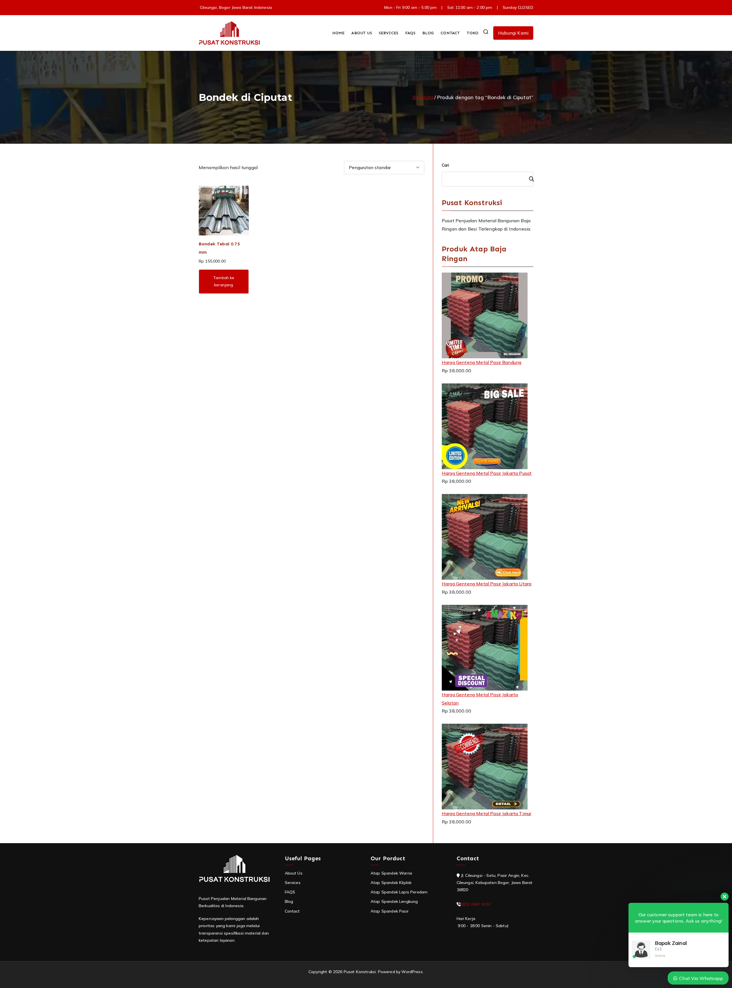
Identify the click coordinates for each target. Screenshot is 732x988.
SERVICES (388, 33)
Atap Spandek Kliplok (391, 882)
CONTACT (450, 33)
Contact (292, 911)
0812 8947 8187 (476, 904)
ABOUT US (361, 33)
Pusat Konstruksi (360, 971)
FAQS (410, 33)
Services (293, 882)
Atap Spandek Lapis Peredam (399, 892)
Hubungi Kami (513, 33)
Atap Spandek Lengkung (394, 901)
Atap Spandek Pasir (390, 911)
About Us (294, 873)
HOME (338, 33)
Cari (445, 165)
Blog (289, 901)
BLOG (428, 33)
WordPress (411, 971)
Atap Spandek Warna (391, 873)
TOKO (472, 33)
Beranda (422, 97)
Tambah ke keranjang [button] (223, 281)
